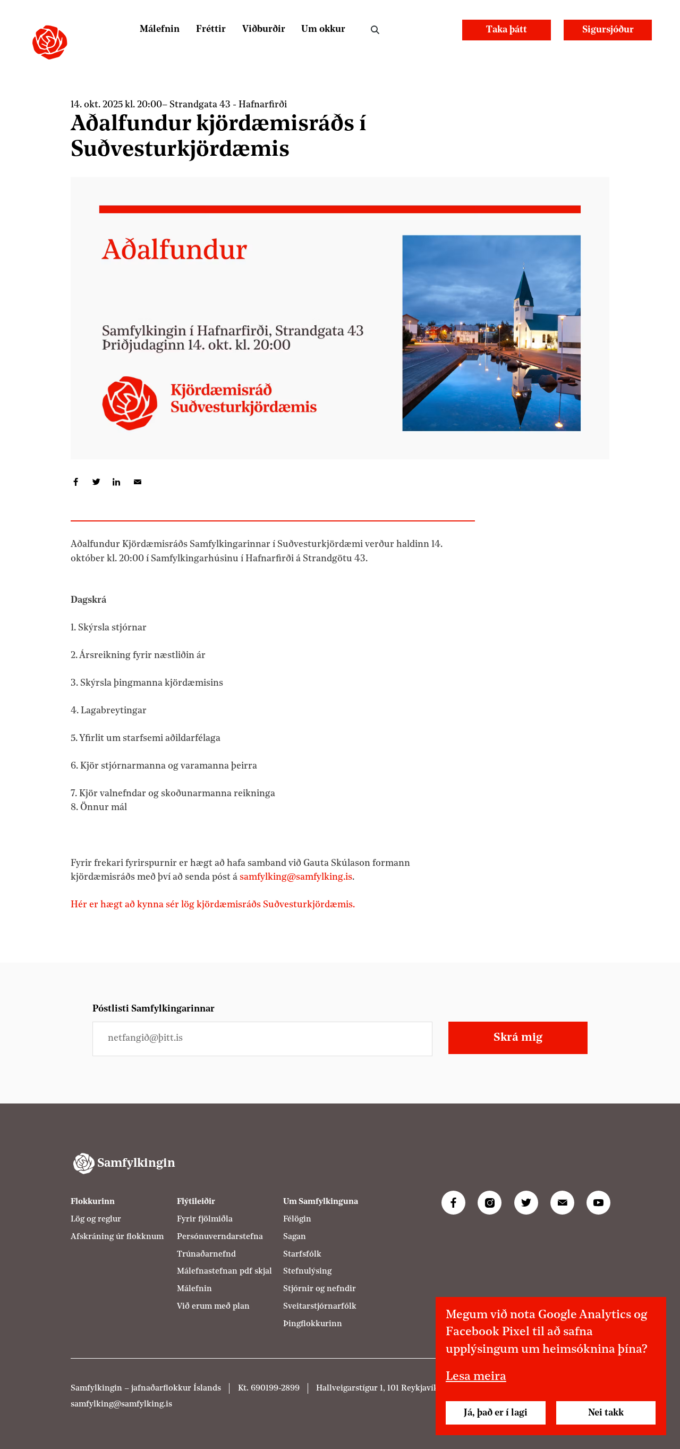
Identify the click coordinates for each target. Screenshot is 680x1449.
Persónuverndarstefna (220, 1236)
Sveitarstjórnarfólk (319, 1306)
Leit (374, 30)
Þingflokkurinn (312, 1323)
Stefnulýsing (307, 1271)
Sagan (294, 1236)
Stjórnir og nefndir (319, 1288)
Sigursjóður (608, 30)
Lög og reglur (96, 1219)
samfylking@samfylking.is (296, 877)
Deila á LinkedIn (116, 482)
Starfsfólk (302, 1254)
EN (440, 29)
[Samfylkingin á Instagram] (490, 1203)
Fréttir (211, 29)
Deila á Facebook (75, 482)
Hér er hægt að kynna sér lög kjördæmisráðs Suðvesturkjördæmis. (213, 904)
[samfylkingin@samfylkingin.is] (562, 1203)
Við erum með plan (213, 1306)
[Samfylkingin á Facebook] (453, 1203)
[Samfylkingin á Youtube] (598, 1203)
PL (413, 29)
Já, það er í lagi (496, 1413)
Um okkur (323, 29)
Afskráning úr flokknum (117, 1236)
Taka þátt (506, 30)
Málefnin (160, 29)
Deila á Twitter (96, 482)
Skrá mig (518, 1037)
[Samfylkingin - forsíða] (49, 42)
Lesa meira (476, 1377)
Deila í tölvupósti (137, 482)
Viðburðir (263, 29)
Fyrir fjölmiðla (205, 1219)
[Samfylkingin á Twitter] (526, 1203)
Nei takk (606, 1413)
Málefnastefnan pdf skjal (224, 1271)
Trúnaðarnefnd (206, 1254)
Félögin (297, 1219)
